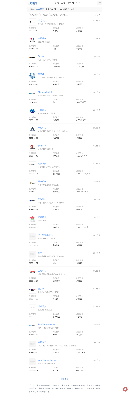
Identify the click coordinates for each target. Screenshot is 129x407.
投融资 (32, 9)
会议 (78, 3)
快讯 (63, 3)
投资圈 (70, 3)
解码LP (66, 9)
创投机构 (58, 9)
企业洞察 (40, 9)
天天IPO (49, 9)
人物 (72, 9)
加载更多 (64, 378)
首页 (57, 3)
